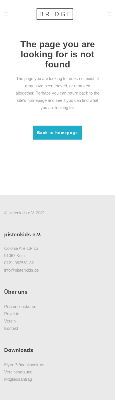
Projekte (11, 313)
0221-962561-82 (19, 262)
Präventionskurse (20, 306)
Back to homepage (57, 132)
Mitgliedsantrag (18, 379)
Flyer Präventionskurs (24, 364)
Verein (10, 321)
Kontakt (11, 328)
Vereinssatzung (18, 372)
